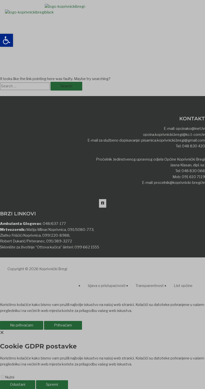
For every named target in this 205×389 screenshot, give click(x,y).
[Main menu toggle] (23, 24)
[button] (6, 40)
